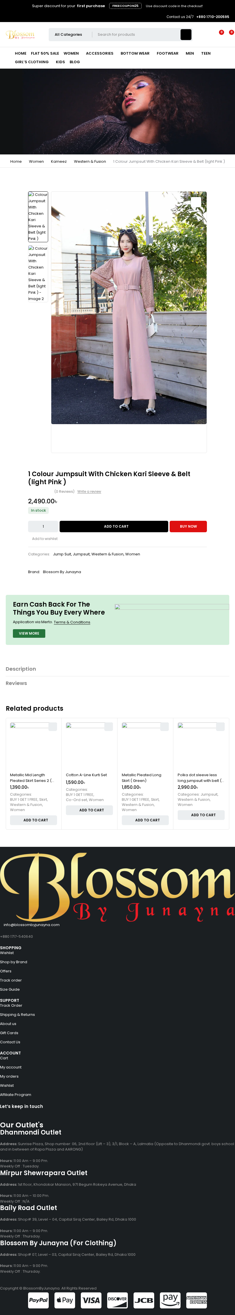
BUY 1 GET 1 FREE (24, 799)
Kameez (59, 161)
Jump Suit (62, 554)
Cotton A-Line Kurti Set (86, 775)
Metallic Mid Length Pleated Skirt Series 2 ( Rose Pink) (31, 780)
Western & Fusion (90, 161)
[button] (196, 202)
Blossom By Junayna (62, 572)
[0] (227, 34)
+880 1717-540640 (16, 936)
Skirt (43, 799)
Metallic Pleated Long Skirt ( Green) (141, 777)
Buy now (188, 526)
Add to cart (116, 526)
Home (16, 161)
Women (36, 161)
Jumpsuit (81, 554)
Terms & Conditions (72, 622)
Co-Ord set (76, 799)
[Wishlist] (218, 34)
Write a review (89, 492)
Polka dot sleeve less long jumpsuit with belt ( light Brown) (200, 780)
